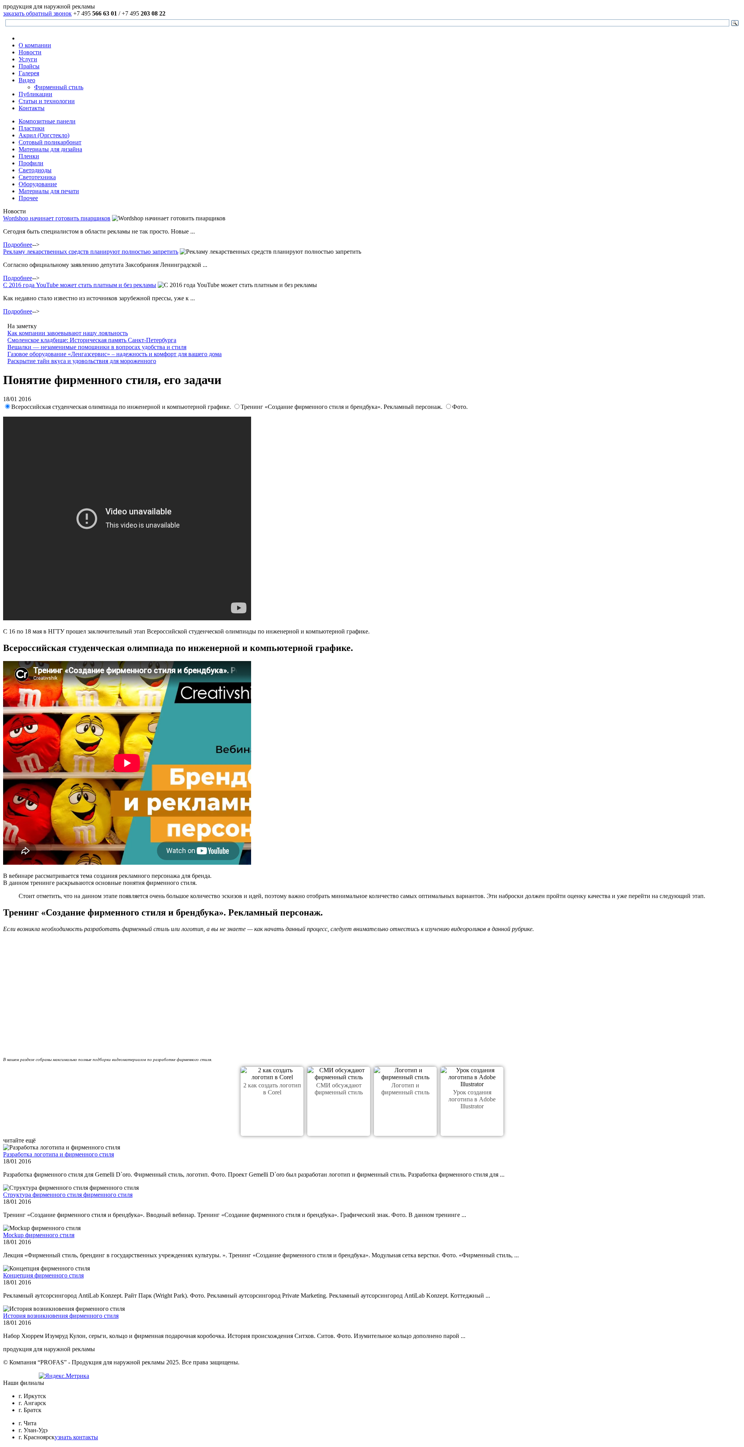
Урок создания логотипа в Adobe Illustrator (472, 1099)
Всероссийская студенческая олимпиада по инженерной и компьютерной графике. (121, 406)
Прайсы (29, 66)
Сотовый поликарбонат (50, 142)
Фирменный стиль (58, 87)
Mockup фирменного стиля (38, 1235)
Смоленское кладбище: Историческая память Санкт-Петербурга (91, 340)
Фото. (460, 406)
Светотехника (37, 177)
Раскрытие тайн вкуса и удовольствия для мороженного (81, 361)
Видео (27, 80)
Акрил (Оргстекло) (44, 135)
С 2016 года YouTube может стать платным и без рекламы (79, 285)
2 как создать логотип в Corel (272, 1089)
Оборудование (38, 184)
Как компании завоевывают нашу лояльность (67, 333)
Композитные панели (47, 121)
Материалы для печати (49, 191)
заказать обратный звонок (37, 13)
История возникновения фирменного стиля (61, 1315)
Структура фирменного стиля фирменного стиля (68, 1194)
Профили (31, 163)
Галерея (29, 73)
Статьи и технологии (47, 101)
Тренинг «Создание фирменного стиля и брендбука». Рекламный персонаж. (342, 406)
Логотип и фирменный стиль (405, 1089)
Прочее (28, 198)
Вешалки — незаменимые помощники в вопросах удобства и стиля (96, 347)
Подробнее (17, 244)
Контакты (32, 108)
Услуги (28, 59)
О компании (35, 45)
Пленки (29, 156)
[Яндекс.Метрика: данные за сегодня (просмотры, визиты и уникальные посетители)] (64, 1376)
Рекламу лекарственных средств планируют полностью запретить (90, 251)
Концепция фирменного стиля (43, 1275)
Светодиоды (35, 170)
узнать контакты (76, 1437)
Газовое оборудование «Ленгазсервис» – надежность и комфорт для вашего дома (114, 354)
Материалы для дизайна (50, 149)
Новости (30, 52)
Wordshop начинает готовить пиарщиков (56, 218)
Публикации (35, 94)
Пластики (32, 128)
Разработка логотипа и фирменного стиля (58, 1154)
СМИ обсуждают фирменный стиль (339, 1089)
